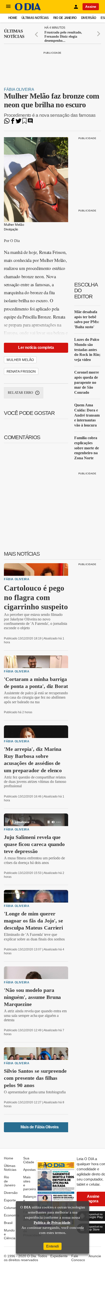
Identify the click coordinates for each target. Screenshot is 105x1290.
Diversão (88, 18)
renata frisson (21, 371)
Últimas (14, 34)
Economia (11, 1215)
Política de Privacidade (52, 1222)
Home (12, 18)
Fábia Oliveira (19, 89)
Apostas (29, 1170)
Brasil (8, 1223)
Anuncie (95, 1256)
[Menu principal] (8, 6)
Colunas (10, 1208)
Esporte (10, 1200)
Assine (90, 6)
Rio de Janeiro (65, 18)
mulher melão (20, 360)
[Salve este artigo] (24, 122)
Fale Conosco (78, 1258)
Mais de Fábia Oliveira (40, 1127)
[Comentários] (30, 122)
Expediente (59, 1256)
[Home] (28, 9)
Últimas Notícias (35, 18)
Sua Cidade (28, 1160)
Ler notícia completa (36, 347)
